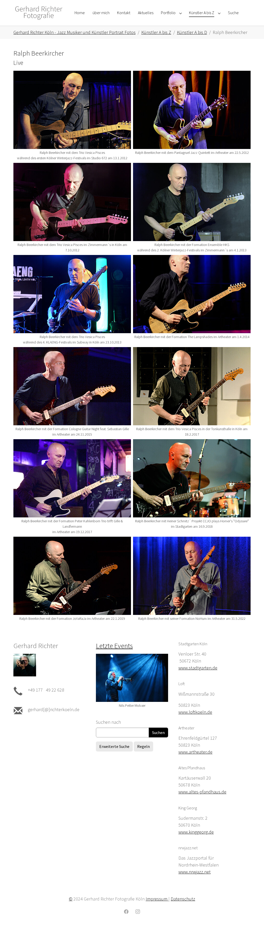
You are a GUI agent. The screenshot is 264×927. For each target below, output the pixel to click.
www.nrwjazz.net (194, 872)
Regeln (143, 746)
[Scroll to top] (252, 915)
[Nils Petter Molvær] (132, 678)
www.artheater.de (195, 752)
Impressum (157, 899)
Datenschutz (183, 899)
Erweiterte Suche (114, 746)
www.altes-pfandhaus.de (202, 792)
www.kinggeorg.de (196, 832)
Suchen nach (108, 722)
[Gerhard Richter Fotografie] (38, 13)
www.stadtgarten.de (197, 668)
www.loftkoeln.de (195, 712)
